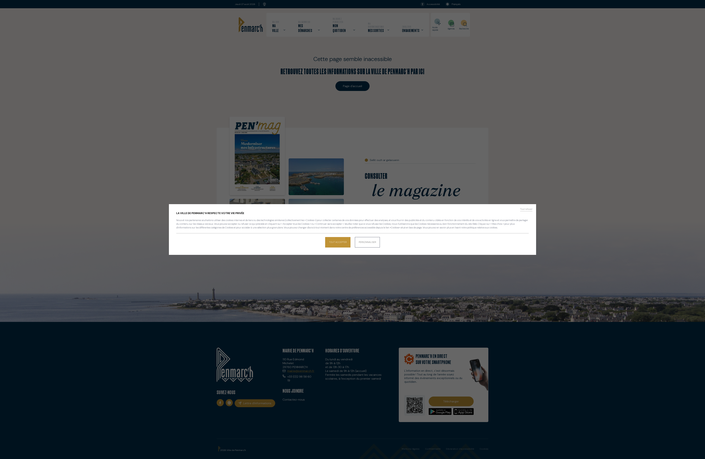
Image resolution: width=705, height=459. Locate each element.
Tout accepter (338, 242)
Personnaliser (367, 242)
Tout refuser (526, 209)
